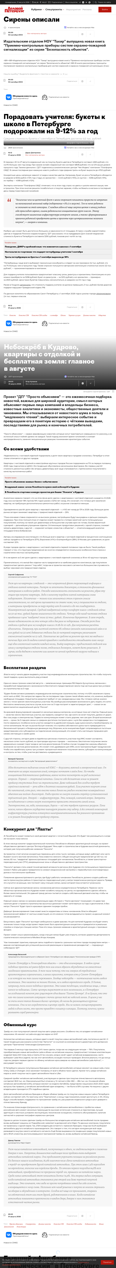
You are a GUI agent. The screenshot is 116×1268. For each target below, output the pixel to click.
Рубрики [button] (36, 9)
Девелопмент (9, 1226)
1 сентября (54, 315)
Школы (63, 315)
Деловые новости (89, 315)
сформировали (103, 294)
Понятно (107, 1262)
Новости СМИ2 (11, 105)
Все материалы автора (36, 33)
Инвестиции (21, 1226)
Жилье (101, 1224)
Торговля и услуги (74, 315)
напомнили (25, 285)
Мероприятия (73, 9)
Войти (105, 9)
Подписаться (57, 2)
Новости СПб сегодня (39, 315)
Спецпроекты (31, 1224)
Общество (102, 315)
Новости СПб (24, 315)
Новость (12, 315)
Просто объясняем (16, 1224)
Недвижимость (90, 1224)
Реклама (87, 9)
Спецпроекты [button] (54, 9)
